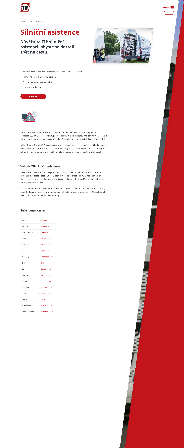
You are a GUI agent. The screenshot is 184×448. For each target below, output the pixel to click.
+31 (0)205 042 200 (45, 305)
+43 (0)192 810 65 (44, 220)
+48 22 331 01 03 (44, 281)
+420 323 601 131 (44, 233)
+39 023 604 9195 (44, 269)
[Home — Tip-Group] (25, 7)
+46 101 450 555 (44, 239)
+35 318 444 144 (44, 263)
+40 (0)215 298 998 (45, 287)
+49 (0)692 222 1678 (45, 257)
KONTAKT (33, 96)
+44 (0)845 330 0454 (45, 311)
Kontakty (168, 13)
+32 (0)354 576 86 (44, 226)
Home (22, 22)
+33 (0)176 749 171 (45, 251)
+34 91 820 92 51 (44, 293)
